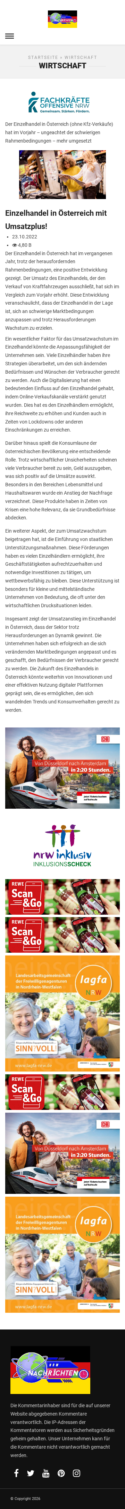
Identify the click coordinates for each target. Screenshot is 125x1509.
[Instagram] (76, 1473)
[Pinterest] (61, 1473)
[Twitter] (30, 1473)
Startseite (43, 57)
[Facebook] (16, 1473)
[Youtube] (46, 1473)
